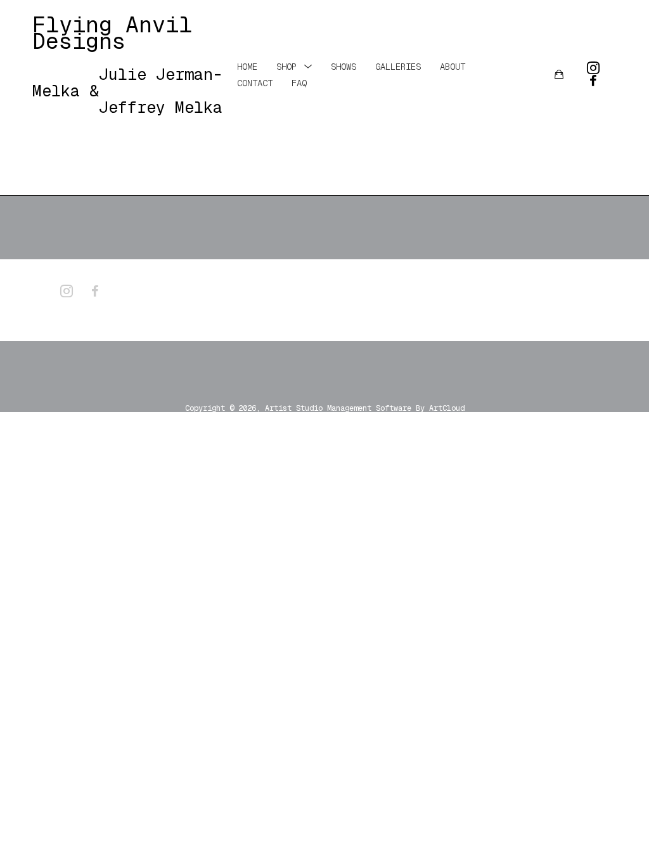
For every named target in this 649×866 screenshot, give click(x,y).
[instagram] (593, 67)
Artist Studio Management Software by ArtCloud (365, 408)
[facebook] (593, 80)
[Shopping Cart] (559, 74)
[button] (294, 66)
